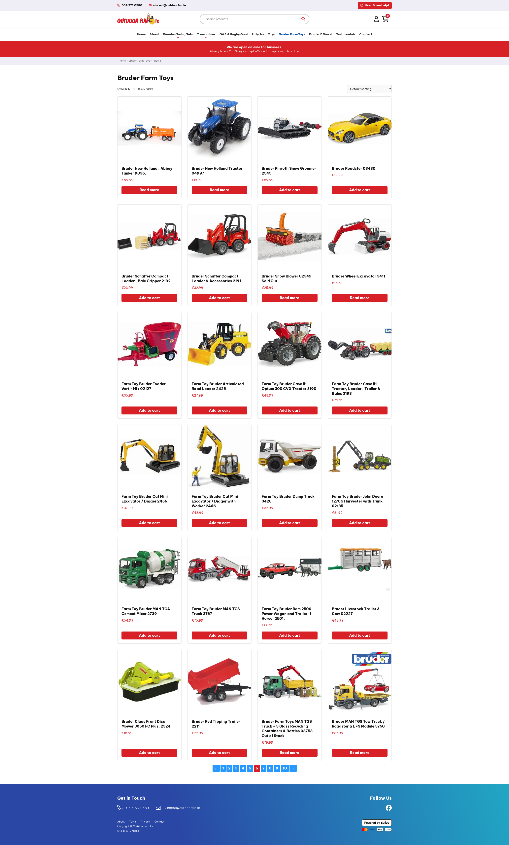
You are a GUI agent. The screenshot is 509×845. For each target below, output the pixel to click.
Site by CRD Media (128, 830)
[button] (303, 19)
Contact (365, 34)
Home (141, 34)
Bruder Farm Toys (292, 34)
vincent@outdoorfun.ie (182, 808)
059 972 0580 (132, 5)
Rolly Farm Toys (263, 34)
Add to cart (289, 190)
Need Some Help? (377, 5)
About (154, 34)
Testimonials (345, 34)
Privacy (145, 821)
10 (285, 768)
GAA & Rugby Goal (234, 34)
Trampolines (206, 34)
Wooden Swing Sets (178, 34)
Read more (149, 190)
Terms (132, 821)
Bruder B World (320, 34)
